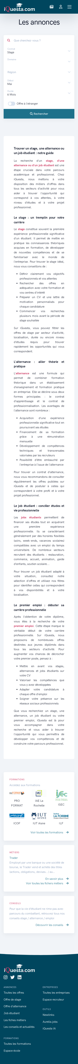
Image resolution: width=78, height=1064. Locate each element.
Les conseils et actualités (19, 1027)
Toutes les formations (17, 1043)
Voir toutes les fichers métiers (45, 883)
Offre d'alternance (15, 1006)
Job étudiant (12, 1013)
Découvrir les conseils (50, 925)
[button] (51, 7)
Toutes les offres (14, 992)
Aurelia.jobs (50, 1021)
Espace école (12, 1050)
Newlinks (48, 1015)
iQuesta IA (49, 1028)
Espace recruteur (53, 999)
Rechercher (40, 113)
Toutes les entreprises (56, 992)
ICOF (16, 823)
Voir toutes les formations (47, 832)
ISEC (61, 804)
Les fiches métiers (15, 1020)
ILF (61, 823)
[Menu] (70, 6)
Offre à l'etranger (27, 103)
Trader (13, 858)
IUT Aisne (39, 823)
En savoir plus (54, 878)
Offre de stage (12, 999)
